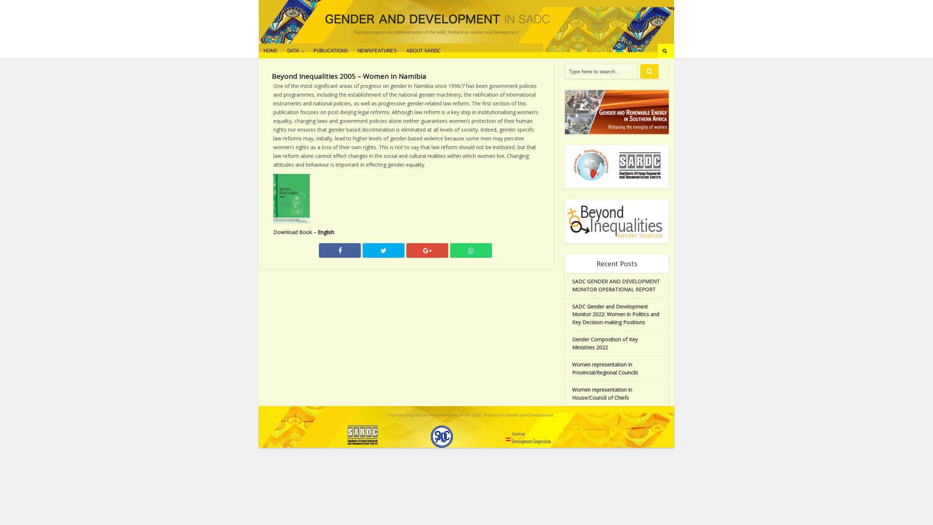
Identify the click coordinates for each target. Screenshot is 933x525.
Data (293, 51)
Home (270, 51)
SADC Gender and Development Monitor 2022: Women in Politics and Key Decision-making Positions (615, 314)
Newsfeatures (377, 51)
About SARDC (423, 51)
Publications (330, 51)
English (326, 232)
